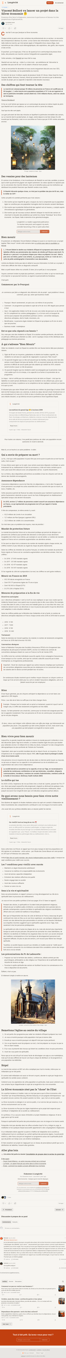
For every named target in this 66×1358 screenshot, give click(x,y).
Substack (23, 1356)
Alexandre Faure (10, 22)
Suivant (58, 1209)
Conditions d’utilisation (42, 1187)
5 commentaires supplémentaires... (10, 1273)
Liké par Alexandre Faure (11, 1240)
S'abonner (50, 3)
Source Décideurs (8, 100)
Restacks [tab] (14, 1222)
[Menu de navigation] (4, 2)
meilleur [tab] (4, 1281)
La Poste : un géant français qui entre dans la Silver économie (24, 1163)
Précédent (8, 1209)
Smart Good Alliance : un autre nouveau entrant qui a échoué (24, 1161)
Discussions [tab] (18, 1281)
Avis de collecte (46, 1350)
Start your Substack (29, 1353)
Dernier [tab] (11, 1281)
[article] (33, 1290)
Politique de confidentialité (41, 1191)
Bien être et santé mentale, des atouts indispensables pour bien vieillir (30, 858)
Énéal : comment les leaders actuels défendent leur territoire (24, 1166)
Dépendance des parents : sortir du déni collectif (19, 1312)
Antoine (6, 1263)
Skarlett (18, 58)
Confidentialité (32, 1350)
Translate (5, 7)
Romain (6, 1238)
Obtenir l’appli (40, 1353)
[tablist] (9, 1222)
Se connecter (59, 3)
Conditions (39, 1350)
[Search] (63, 1281)
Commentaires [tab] (6, 1222)
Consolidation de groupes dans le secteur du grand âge (45, 1154)
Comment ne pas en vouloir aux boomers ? (17, 1286)
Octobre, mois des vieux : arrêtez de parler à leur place (21, 1299)
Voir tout (6, 1324)
